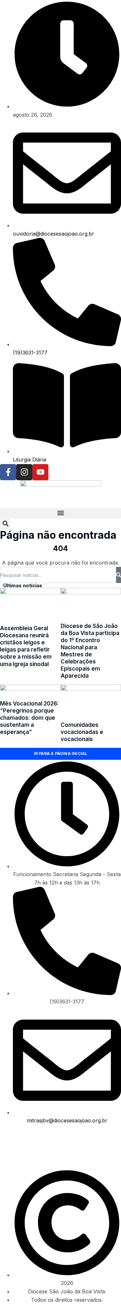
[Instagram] (24, 472)
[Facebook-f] (8, 472)
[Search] (118, 575)
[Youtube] (40, 472)
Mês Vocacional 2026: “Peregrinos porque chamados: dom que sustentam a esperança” (29, 717)
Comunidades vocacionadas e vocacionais (82, 732)
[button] (60, 513)
